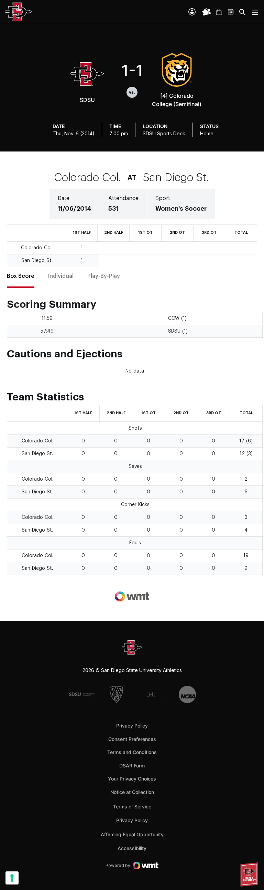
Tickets (206, 12)
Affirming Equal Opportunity (132, 834)
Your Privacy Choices (132, 779)
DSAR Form (132, 765)
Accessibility (132, 848)
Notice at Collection (132, 792)
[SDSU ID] (192, 12)
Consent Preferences (132, 739)
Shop (218, 12)
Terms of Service (132, 806)
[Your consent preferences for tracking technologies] (12, 877)
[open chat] (250, 874)
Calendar (231, 12)
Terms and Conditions (132, 752)
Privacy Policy (132, 726)
